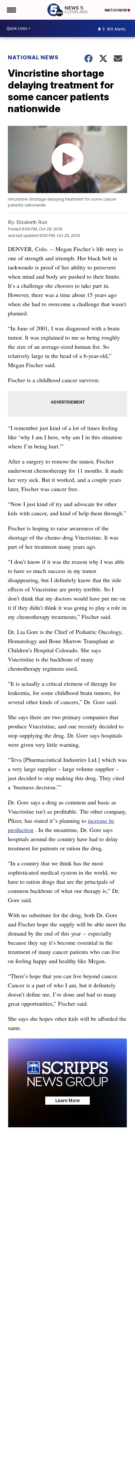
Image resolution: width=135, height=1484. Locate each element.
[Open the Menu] (11, 10)
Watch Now (116, 10)
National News (33, 57)
